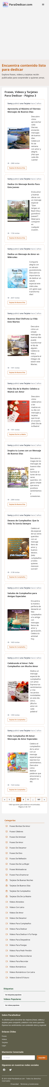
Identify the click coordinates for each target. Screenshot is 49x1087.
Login (4, 1046)
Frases (4, 1036)
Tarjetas (5, 1042)
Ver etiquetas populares (13, 995)
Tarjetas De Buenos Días (17, 168)
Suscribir (42, 1058)
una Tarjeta (25, 103)
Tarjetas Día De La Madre (17, 434)
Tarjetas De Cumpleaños (17, 577)
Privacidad (15, 1084)
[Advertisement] (24, 34)
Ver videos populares (12, 1005)
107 (38, 799)
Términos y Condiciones (29, 1084)
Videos (4, 1039)
